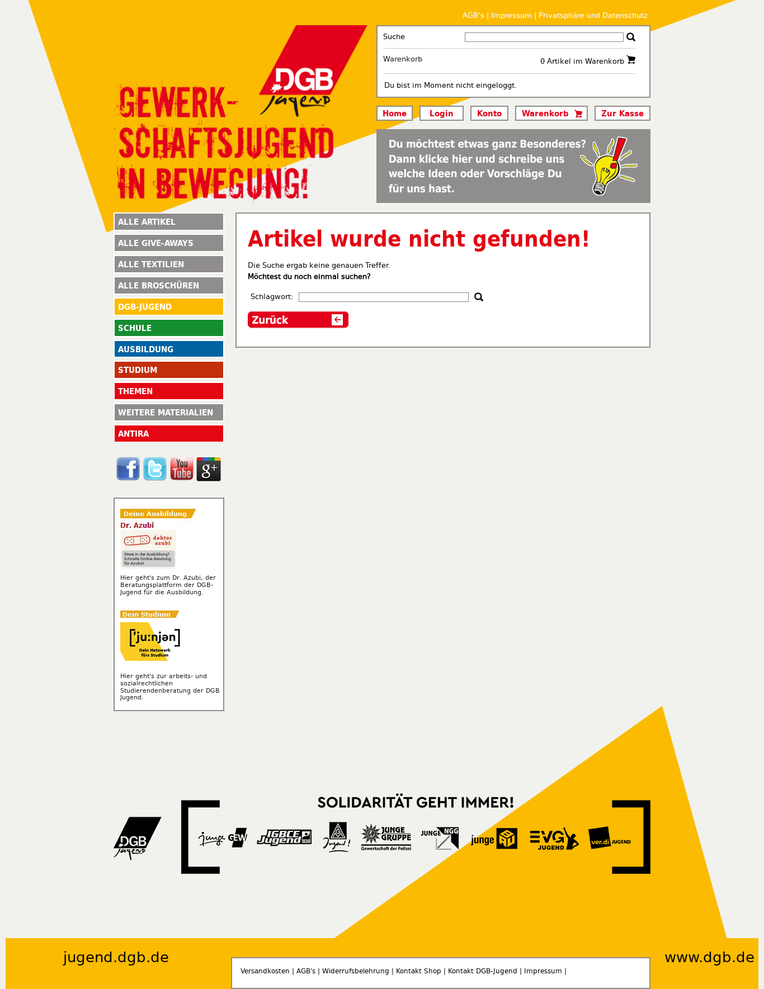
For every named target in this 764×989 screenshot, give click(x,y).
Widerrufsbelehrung (355, 971)
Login (442, 113)
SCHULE (135, 327)
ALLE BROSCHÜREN (158, 285)
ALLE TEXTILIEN (151, 264)
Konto (489, 113)
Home (395, 113)
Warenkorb (402, 59)
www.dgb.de (709, 957)
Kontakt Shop (418, 971)
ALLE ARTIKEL (147, 221)
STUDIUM (137, 369)
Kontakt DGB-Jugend (482, 971)
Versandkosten (265, 971)
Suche (394, 36)
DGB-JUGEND (145, 306)
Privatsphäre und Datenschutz (593, 15)
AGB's (473, 15)
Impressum (511, 15)
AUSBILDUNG (145, 349)
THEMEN (135, 391)
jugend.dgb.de (116, 957)
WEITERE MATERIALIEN (165, 412)
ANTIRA (133, 433)
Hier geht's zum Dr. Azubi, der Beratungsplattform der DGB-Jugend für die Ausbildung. (168, 585)
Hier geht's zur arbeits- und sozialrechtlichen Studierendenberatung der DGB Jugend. (170, 687)
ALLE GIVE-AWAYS (156, 242)
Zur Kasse (622, 113)
